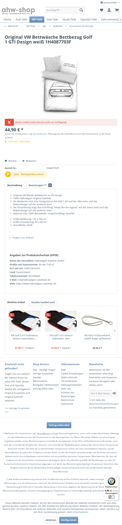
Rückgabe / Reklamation (46, 384)
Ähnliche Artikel (16, 302)
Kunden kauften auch (43, 302)
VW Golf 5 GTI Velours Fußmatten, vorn (61, 337)
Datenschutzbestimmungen (104, 403)
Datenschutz (67, 399)
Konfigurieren (68, 519)
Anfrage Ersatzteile (43, 373)
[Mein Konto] (109, 10)
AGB (63, 369)
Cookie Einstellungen (72, 373)
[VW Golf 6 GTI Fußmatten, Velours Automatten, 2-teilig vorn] (25, 321)
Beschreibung (14, 185)
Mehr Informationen (77, 512)
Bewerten (30, 160)
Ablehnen (51, 519)
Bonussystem (40, 381)
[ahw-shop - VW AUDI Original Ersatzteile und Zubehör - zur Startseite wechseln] (18, 11)
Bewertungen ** (40, 185)
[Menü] (117, 477)
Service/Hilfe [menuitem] (110, 2)
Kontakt (37, 377)
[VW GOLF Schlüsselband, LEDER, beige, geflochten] (97, 321)
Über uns (66, 388)
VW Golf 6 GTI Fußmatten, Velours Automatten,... (24, 337)
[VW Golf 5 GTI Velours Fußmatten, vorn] (61, 321)
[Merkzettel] (101, 10)
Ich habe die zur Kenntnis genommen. (104, 403)
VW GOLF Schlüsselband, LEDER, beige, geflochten (97, 337)
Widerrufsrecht (69, 377)
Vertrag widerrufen (43, 388)
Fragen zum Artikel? (23, 237)
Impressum (67, 403)
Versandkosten (40, 133)
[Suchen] (81, 10)
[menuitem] (65, 10)
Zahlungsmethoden (71, 384)
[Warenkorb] (117, 10)
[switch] (111, 497)
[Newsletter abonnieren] (114, 393)
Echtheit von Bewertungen (68, 394)
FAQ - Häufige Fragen (44, 369)
